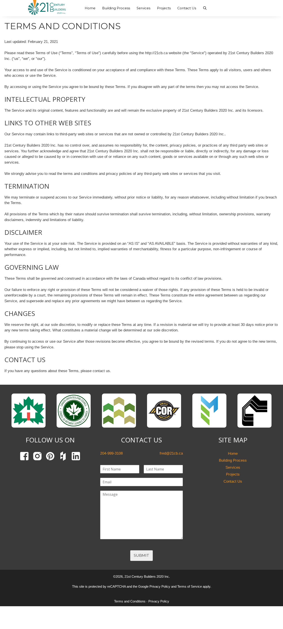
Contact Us (186, 8)
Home (90, 8)
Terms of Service (189, 586)
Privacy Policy (159, 586)
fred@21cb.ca (253, 10)
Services (143, 8)
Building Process (116, 8)
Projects (164, 8)
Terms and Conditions (129, 601)
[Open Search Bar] (204, 8)
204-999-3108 (253, 5)
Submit (141, 555)
